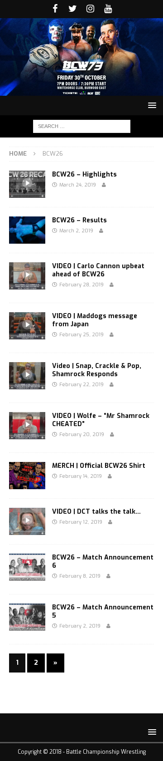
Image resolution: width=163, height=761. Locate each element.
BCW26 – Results (79, 220)
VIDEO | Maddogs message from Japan (94, 320)
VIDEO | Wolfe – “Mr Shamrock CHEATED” (100, 420)
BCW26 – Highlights (84, 174)
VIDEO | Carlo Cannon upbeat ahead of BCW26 (98, 270)
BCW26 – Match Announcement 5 (102, 611)
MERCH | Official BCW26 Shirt (98, 466)
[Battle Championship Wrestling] (81, 90)
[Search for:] (81, 126)
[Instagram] (90, 9)
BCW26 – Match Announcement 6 (102, 561)
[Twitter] (73, 9)
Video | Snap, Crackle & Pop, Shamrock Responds (96, 370)
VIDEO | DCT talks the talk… (96, 511)
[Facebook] (55, 9)
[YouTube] (108, 9)
